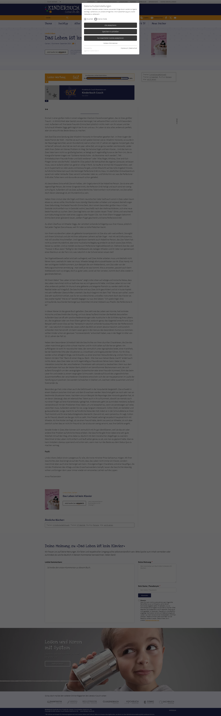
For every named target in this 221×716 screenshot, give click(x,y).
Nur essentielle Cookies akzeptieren (110, 38)
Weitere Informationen (110, 43)
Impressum (124, 48)
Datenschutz (133, 48)
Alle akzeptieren (110, 25)
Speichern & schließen (110, 31)
